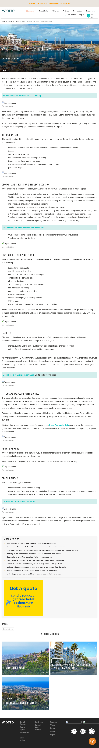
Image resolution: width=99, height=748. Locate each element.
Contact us (77, 11)
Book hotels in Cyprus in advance (18, 375)
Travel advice (8, 629)
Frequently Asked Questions (38, 727)
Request (52, 735)
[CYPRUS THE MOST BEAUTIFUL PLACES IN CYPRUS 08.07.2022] (25, 693)
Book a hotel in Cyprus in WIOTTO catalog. (22, 96)
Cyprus (9, 663)
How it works (39, 722)
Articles (66, 11)
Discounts (30, 11)
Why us (56, 11)
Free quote (90, 11)
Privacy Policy (24, 733)
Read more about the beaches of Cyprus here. (24, 228)
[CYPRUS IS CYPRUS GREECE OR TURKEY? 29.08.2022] (25, 658)
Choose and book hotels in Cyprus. (19, 502)
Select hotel (43, 11)
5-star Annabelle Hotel (59, 425)
